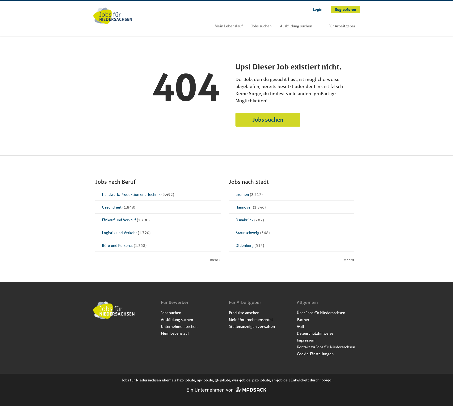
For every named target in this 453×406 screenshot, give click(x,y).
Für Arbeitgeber (341, 25)
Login (317, 9)
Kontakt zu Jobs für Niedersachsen (326, 346)
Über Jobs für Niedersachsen (321, 312)
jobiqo (325, 379)
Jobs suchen (261, 25)
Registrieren (345, 9)
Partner (303, 319)
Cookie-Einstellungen (315, 353)
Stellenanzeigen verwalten (252, 326)
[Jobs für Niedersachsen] (112, 16)
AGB (300, 326)
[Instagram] (105, 332)
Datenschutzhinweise (315, 333)
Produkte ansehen (244, 312)
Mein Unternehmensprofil (251, 319)
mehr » (215, 260)
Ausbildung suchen (296, 25)
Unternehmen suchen (179, 326)
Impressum (306, 340)
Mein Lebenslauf (229, 25)
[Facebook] (97, 332)
